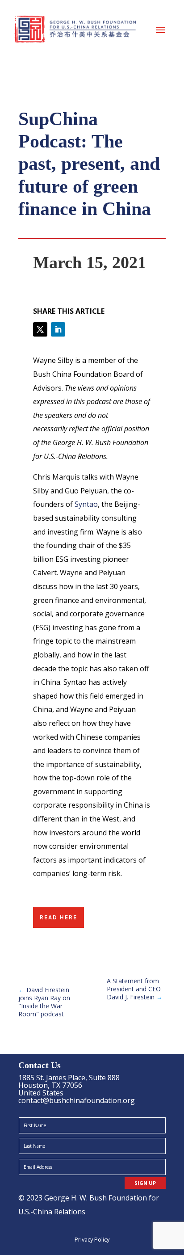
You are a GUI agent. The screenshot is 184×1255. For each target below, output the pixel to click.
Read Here (58, 917)
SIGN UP (145, 1182)
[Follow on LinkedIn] (58, 329)
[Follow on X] (40, 329)
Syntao (86, 504)
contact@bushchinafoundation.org (76, 1100)
